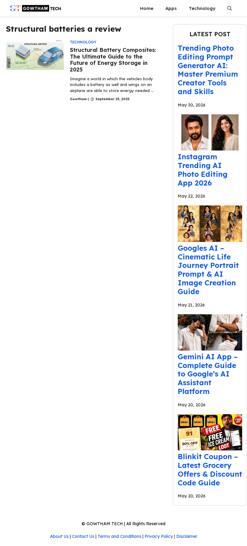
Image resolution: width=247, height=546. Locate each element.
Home (146, 8)
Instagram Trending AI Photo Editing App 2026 (202, 169)
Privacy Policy (159, 536)
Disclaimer (186, 536)
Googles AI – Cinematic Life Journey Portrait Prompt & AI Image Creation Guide (208, 269)
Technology (202, 8)
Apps (171, 8)
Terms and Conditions (119, 536)
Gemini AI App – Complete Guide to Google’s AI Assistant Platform (208, 374)
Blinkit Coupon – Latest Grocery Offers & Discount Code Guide (210, 469)
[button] (229, 8)
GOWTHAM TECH (104, 523)
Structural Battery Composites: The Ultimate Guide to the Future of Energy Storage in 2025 (113, 59)
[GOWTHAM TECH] (35, 8)
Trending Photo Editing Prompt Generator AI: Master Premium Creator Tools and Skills (208, 69)
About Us (59, 536)
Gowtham (78, 99)
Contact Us (83, 536)
